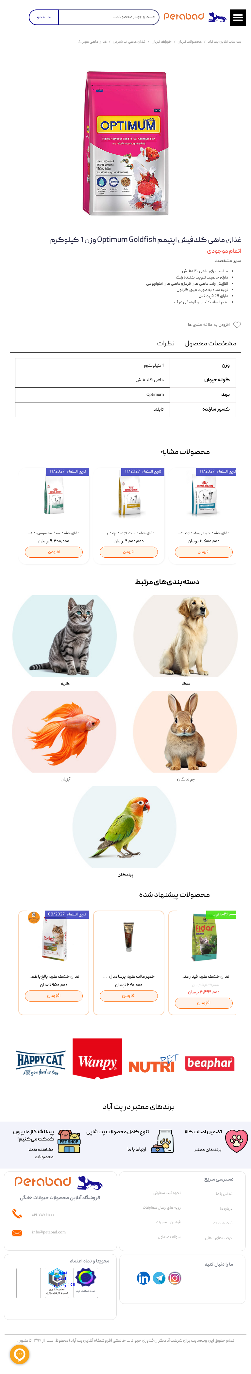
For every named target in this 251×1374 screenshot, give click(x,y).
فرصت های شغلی (218, 1238)
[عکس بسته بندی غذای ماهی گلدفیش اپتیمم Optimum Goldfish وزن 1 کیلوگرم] (125, 142)
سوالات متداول (169, 1237)
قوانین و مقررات (168, 1222)
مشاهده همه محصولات (41, 1153)
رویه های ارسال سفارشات (162, 1207)
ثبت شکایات (222, 1223)
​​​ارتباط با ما (136, 1149)
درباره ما (226, 1208)
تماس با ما (224, 1194)
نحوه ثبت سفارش (167, 1193)
